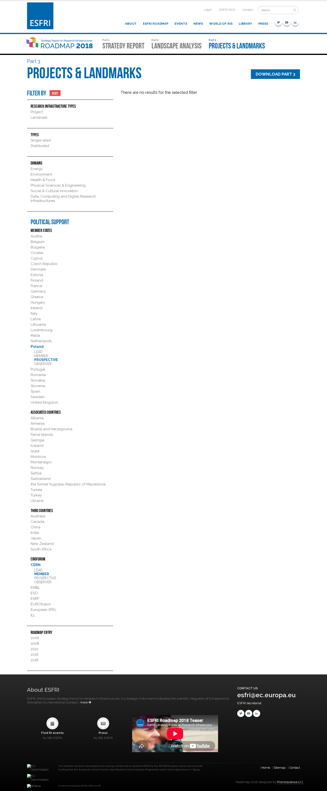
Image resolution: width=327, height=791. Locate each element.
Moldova (38, 457)
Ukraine (37, 501)
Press (263, 23)
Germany (38, 291)
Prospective (46, 360)
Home (265, 767)
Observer (42, 364)
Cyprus (37, 258)
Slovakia (38, 380)
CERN (35, 565)
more (84, 702)
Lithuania (38, 324)
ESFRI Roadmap (155, 23)
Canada (37, 521)
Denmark (38, 269)
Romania (38, 375)
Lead (38, 352)
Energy (37, 169)
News (198, 23)
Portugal (38, 369)
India (35, 533)
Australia (38, 516)
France (36, 286)
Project (37, 112)
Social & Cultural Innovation (54, 191)
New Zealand (42, 544)
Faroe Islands (42, 434)
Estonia (37, 275)
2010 (34, 649)
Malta (35, 335)
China (35, 527)
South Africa (41, 549)
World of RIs (220, 23)
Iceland (37, 445)
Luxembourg (41, 330)
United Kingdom (44, 402)
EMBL (35, 587)
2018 (34, 660)
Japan (36, 538)
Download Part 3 (275, 74)
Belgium (38, 242)
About (131, 23)
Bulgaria (38, 247)
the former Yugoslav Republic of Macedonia (68, 484)
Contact (247, 10)
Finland (37, 280)
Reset (55, 93)
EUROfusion (41, 604)
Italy (34, 313)
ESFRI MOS (227, 10)
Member (41, 356)
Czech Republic (44, 264)
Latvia (36, 319)
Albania (37, 418)
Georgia (37, 440)
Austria (36, 236)
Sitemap (280, 767)
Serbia (36, 473)
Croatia (37, 253)
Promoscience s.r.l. (290, 782)
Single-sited (41, 140)
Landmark (39, 117)
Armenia (38, 423)
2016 (35, 654)
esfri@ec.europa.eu (266, 695)
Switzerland (41, 479)
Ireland (36, 308)
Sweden (38, 397)
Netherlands (41, 341)
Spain (35, 391)
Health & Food (43, 180)
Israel (35, 451)
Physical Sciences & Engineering (58, 185)
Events (181, 23)
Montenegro (41, 462)
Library (245, 23)
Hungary (38, 302)
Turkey (36, 495)
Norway (37, 468)
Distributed (40, 146)
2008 (35, 643)
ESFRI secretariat (249, 703)
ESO (34, 593)
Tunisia (36, 490)
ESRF (35, 598)
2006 (35, 638)
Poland (37, 346)
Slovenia (38, 386)
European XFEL (43, 610)
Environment (41, 174)
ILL (33, 615)
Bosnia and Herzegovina (51, 429)
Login (208, 10)
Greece (37, 297)
